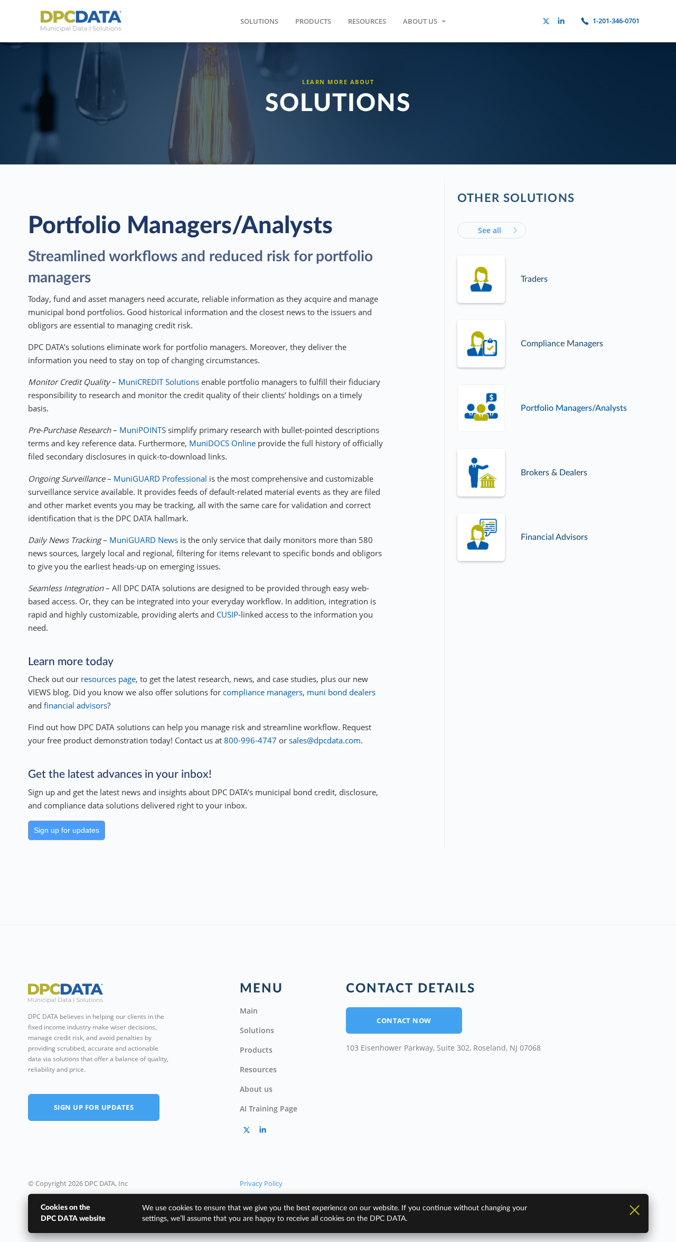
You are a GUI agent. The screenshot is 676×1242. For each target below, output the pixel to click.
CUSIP (227, 614)
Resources (367, 21)
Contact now (404, 1020)
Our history (430, 63)
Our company (433, 41)
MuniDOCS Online (222, 443)
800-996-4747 (250, 740)
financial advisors (75, 705)
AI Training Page (268, 1108)
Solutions (259, 21)
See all (489, 230)
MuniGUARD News (143, 540)
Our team (427, 84)
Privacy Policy (261, 1183)
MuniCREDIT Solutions (158, 381)
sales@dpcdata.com (325, 740)
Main (249, 1011)
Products (313, 21)
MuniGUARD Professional (160, 478)
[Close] (634, 1209)
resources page (108, 679)
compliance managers (263, 692)
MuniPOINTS (142, 430)
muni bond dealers (341, 692)
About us (420, 21)
